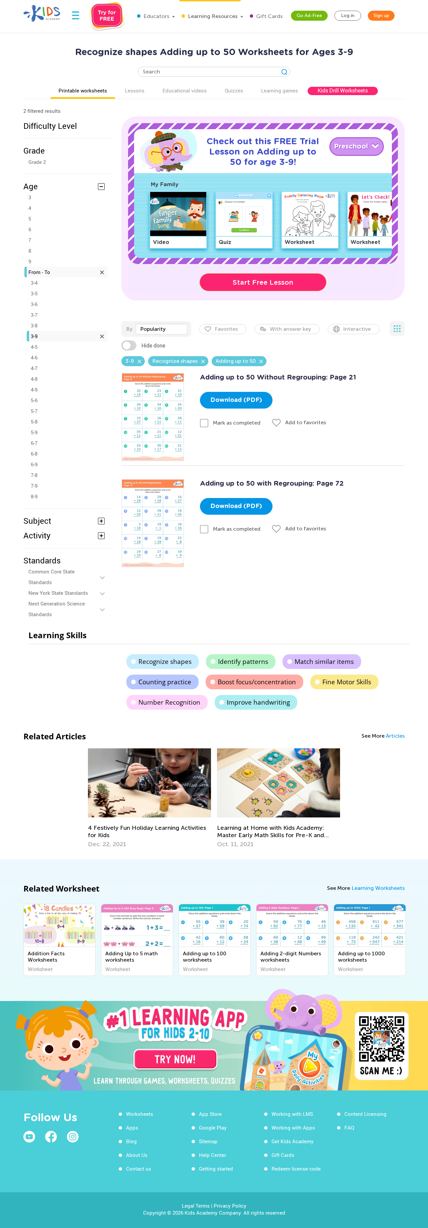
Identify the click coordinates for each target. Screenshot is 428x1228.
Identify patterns (243, 661)
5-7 (34, 411)
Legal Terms (196, 1205)
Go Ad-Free (309, 15)
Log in (347, 15)
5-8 (34, 421)
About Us (136, 1155)
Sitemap (208, 1141)
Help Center (212, 1155)
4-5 (34, 346)
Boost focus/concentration (257, 682)
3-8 (34, 325)
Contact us (138, 1168)
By (129, 329)
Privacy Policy (230, 1205)
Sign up (381, 15)
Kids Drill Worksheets (343, 90)
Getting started (216, 1168)
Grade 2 (37, 162)
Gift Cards (269, 16)
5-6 (34, 400)
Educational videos (185, 90)
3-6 (34, 304)
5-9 (34, 432)
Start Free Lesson (263, 282)
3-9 (34, 336)
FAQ (349, 1127)
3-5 (34, 293)
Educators (155, 16)
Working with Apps (293, 1127)
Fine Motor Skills (346, 682)
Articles (395, 736)
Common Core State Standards (51, 576)
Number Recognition (169, 702)
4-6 (34, 357)
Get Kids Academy (293, 1141)
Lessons (134, 90)
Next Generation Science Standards (56, 609)
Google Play (213, 1127)
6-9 (34, 464)
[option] (149, 798)
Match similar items (324, 661)
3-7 (34, 314)
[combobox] (161, 329)
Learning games (279, 90)
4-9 (34, 389)
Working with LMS (292, 1114)
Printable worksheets (83, 90)
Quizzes (234, 90)
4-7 (34, 368)
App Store (210, 1114)
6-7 (34, 443)
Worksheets (139, 1114)
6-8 (34, 453)
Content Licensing (365, 1114)
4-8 (34, 379)
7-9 (34, 485)
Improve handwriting (258, 702)
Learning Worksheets (378, 888)
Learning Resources (212, 16)
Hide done (153, 345)
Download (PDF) (236, 400)
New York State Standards (58, 592)
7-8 (34, 475)
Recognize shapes (165, 661)
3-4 (34, 282)
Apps (132, 1127)
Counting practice (164, 682)
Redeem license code (296, 1168)
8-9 (34, 496)
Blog (131, 1141)
